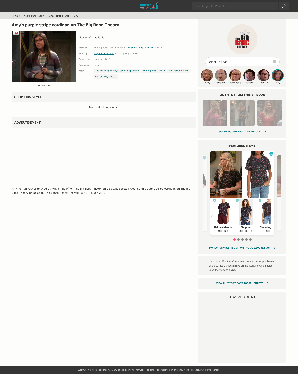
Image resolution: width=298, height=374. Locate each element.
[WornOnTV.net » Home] (149, 6)
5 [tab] (250, 239)
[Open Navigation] (13, 6)
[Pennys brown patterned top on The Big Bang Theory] (242, 113)
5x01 (76, 15)
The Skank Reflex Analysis (139, 47)
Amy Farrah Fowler (59, 15)
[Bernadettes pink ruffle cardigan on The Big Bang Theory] (215, 113)
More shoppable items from (239, 248)
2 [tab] (238, 239)
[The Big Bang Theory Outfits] (242, 39)
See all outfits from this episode (239, 131)
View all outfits (239, 283)
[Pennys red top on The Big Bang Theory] (269, 113)
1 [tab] (234, 239)
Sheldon (221, 82)
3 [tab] (242, 239)
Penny (207, 82)
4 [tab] (246, 239)
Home (15, 15)
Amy (277, 82)
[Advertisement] (104, 154)
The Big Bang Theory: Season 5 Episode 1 (117, 70)
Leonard (263, 82)
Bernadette (235, 82)
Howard (249, 82)
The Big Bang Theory (33, 15)
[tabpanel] (242, 193)
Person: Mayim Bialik (106, 76)
